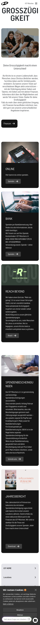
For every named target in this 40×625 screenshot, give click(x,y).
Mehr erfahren (8, 604)
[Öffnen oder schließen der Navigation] (36, 3)
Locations (7, 577)
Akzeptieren (20, 610)
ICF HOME (7, 568)
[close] (35, 590)
